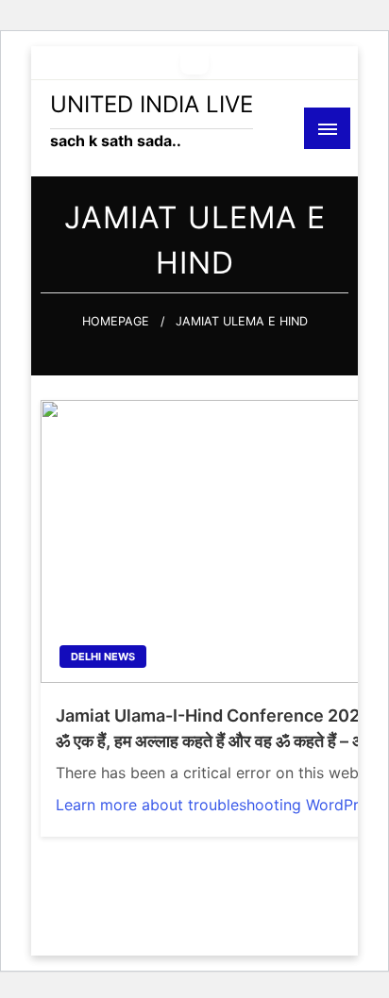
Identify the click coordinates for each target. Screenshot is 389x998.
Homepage (115, 321)
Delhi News (103, 656)
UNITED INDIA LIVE (151, 104)
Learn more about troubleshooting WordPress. (221, 804)
